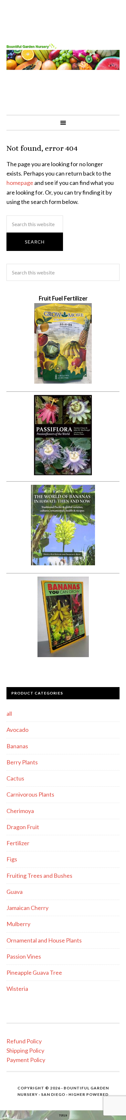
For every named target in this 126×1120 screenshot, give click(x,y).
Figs (11, 859)
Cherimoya (20, 810)
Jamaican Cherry (27, 907)
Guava (14, 891)
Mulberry (18, 923)
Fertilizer (17, 843)
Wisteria (17, 988)
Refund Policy (24, 1041)
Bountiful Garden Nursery (63, 57)
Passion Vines (23, 956)
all (9, 713)
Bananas (17, 746)
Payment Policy (25, 1059)
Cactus (15, 778)
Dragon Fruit (22, 826)
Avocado (17, 729)
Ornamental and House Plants (44, 940)
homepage (19, 182)
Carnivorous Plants (30, 794)
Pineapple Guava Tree (34, 972)
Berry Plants (22, 762)
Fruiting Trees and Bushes (39, 875)
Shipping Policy (25, 1050)
